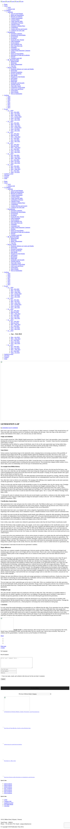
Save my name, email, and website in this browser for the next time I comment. (23, 676)
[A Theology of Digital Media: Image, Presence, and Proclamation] (17, 710)
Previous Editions (23, 694)
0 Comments (14, 427)
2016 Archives (8, 790)
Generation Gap (6, 427)
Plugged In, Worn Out (10, 760)
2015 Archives (8, 791)
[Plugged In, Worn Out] (17, 759)
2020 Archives (8, 785)
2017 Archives (8, 788)
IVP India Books (8, 804)
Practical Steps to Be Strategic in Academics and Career (19, 777)
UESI (5, 799)
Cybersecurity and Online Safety (13, 744)
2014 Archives (8, 793)
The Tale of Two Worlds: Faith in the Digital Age (17, 728)
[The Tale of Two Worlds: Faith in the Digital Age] (17, 727)
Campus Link (7, 801)
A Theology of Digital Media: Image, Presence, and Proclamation (21, 711)
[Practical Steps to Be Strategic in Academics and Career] (17, 776)
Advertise (6, 806)
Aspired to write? (8, 803)
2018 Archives (8, 787)
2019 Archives (8, 784)
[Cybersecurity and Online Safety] (17, 743)
